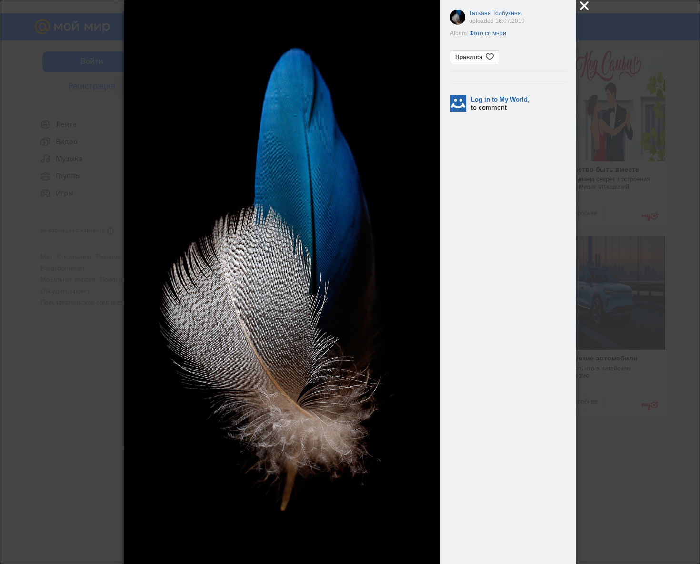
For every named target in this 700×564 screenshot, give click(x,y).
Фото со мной (488, 33)
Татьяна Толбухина (495, 13)
